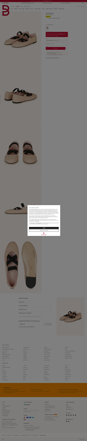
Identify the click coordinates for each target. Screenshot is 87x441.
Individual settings (44, 230)
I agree (43, 227)
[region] (43, 220)
